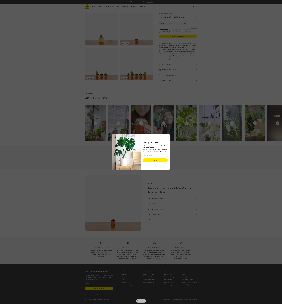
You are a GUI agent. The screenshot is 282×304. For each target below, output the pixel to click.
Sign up (155, 160)
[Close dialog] (168, 135)
